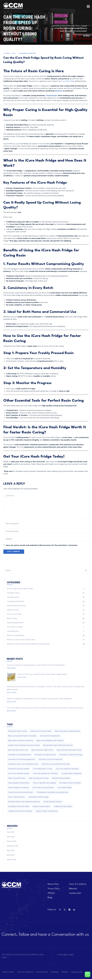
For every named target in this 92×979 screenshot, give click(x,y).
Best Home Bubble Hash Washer (50, 741)
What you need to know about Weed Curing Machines (28, 644)
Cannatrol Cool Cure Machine (50, 759)
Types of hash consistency (47, 811)
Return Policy (53, 884)
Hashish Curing (13, 610)
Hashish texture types (61, 778)
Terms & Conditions (77, 884)
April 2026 (10, 837)
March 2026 (11, 841)
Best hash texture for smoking (20, 741)
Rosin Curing (12, 618)
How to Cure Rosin (14, 614)
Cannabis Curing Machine (45, 755)
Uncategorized (13, 631)
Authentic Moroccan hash (40, 731)
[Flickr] (69, 909)
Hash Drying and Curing (16, 606)
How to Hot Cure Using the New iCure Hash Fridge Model (42, 674)
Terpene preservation (15, 623)
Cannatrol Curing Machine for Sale (55, 764)
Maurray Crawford (28, 53)
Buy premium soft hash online (69, 750)
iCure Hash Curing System (43, 788)
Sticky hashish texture (53, 802)
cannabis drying (13, 597)
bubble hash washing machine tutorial (24, 745)
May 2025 (10, 850)
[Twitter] (64, 909)
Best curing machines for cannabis (22, 736)
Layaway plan (75, 893)
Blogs (50, 898)
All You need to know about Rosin (20, 589)
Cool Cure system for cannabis (45, 773)
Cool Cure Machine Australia (67, 769)
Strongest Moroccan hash (18, 806)
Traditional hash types (63, 806)
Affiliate (51, 893)
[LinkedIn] (74, 909)
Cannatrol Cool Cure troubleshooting (23, 764)
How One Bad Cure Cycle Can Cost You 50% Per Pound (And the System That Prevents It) (45, 708)
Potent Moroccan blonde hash (20, 792)
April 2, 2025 (11, 53)
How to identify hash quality (44, 783)
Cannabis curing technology (70, 755)
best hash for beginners (50, 736)
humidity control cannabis (70, 783)
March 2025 (11, 860)
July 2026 (10, 832)
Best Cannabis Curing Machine (67, 731)
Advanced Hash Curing (17, 731)
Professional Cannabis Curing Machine (52, 792)
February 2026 (12, 846)
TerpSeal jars (51, 95)
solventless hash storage (38, 797)
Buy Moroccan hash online (42, 750)
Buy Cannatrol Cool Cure (18, 750)
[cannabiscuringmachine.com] (13, 6)
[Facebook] (60, 909)
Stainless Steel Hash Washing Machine (24, 802)
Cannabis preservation (15, 601)
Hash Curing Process (16, 778)
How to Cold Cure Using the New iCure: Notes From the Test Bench (36, 665)
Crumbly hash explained (71, 773)
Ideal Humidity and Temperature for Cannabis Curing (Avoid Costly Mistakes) (39, 699)
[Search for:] (46, 570)
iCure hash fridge (67, 81)
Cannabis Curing (13, 593)
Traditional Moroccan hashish (20, 811)
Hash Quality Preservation (18, 783)
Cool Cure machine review (18, 773)
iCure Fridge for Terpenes (18, 788)
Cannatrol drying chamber (18, 769)
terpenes (58, 91)
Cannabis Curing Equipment (19, 755)
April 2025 (10, 855)
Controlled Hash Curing (42, 769)
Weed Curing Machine (15, 635)
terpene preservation (41, 806)
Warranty (73, 889)
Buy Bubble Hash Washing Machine (58, 745)
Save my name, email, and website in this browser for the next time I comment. (42, 545)
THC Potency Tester (15, 627)
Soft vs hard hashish (16, 797)
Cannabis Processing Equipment (21, 759)
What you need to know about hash (21, 640)
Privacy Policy (53, 889)
